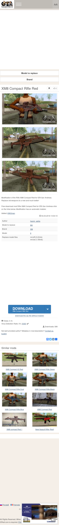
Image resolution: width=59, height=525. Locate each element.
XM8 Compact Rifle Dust (14, 389)
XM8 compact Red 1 (14, 429)
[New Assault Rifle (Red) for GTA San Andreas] (45, 419)
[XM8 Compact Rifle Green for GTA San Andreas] (45, 359)
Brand (30, 79)
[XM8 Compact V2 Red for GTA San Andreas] (14, 359)
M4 (31, 225)
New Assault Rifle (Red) (44, 429)
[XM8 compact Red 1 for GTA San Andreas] (14, 419)
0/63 (24, 323)
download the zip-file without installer (29, 315)
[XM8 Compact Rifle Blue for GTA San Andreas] (14, 399)
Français (16, 504)
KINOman (11, 213)
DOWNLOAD (23, 309)
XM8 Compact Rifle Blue (14, 409)
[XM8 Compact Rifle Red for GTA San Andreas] (29, 109)
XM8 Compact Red (44, 409)
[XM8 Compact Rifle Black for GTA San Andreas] (45, 379)
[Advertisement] (29, 39)
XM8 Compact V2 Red (14, 369)
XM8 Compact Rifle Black (45, 389)
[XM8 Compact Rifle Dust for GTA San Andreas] (14, 379)
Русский (5, 504)
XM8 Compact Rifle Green (45, 369)
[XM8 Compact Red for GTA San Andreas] (45, 399)
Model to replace (29, 73)
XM (31, 229)
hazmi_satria (35, 221)
